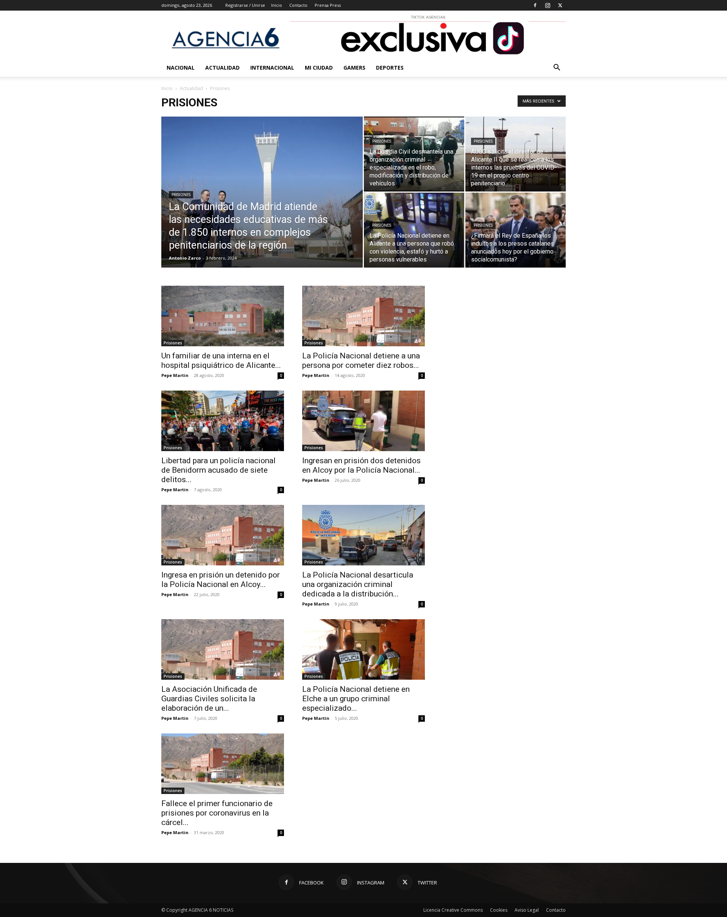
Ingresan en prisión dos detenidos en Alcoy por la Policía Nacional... (361, 465)
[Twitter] (560, 5)
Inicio (276, 5)
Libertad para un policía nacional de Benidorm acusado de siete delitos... (218, 470)
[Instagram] (547, 5)
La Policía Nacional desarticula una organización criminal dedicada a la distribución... (357, 584)
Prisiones (181, 195)
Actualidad (222, 67)
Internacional (272, 67)
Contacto (298, 5)
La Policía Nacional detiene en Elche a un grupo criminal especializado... (356, 699)
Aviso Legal (527, 910)
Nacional (181, 67)
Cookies (498, 910)
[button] (557, 68)
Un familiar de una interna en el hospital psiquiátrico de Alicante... (221, 360)
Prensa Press (328, 5)
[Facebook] (535, 5)
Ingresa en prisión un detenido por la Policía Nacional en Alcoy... (220, 579)
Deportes (390, 67)
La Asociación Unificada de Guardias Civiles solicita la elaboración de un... (209, 699)
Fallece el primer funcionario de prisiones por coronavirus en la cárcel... (217, 813)
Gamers (354, 67)
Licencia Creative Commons (453, 910)
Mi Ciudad (319, 67)
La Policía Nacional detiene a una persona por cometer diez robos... (361, 360)
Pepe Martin (175, 375)
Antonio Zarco (185, 258)
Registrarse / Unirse (245, 5)
